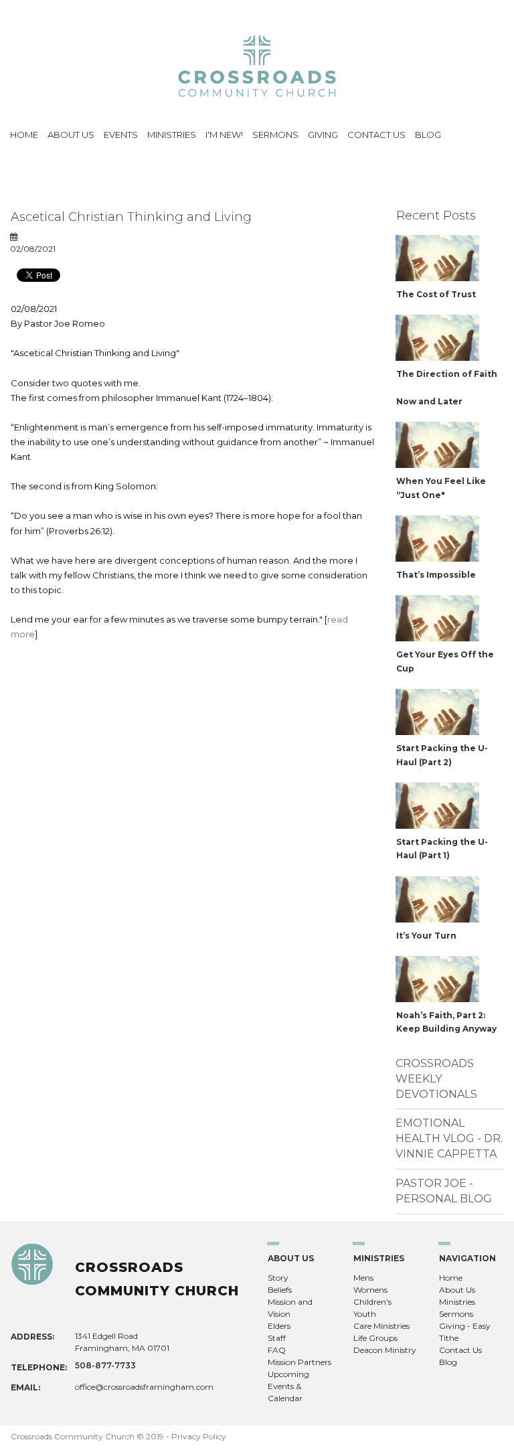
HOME (24, 134)
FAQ (277, 1350)
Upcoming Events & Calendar (288, 1386)
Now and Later (429, 401)
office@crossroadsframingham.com (144, 1387)
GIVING (323, 134)
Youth (364, 1314)
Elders (279, 1326)
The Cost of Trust (436, 294)
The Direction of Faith (446, 374)
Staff (277, 1338)
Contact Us (460, 1350)
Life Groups (375, 1338)
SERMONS (275, 134)
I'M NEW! (224, 134)
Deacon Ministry (384, 1350)
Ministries (457, 1302)
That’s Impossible (436, 575)
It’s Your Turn (426, 936)
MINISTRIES (171, 134)
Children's (372, 1302)
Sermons (456, 1314)
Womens (370, 1290)
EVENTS (121, 134)
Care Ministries (381, 1326)
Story (278, 1278)
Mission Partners (299, 1362)
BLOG (428, 134)
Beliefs (280, 1290)
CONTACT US (376, 134)
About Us (457, 1290)
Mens (363, 1278)
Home (450, 1278)
